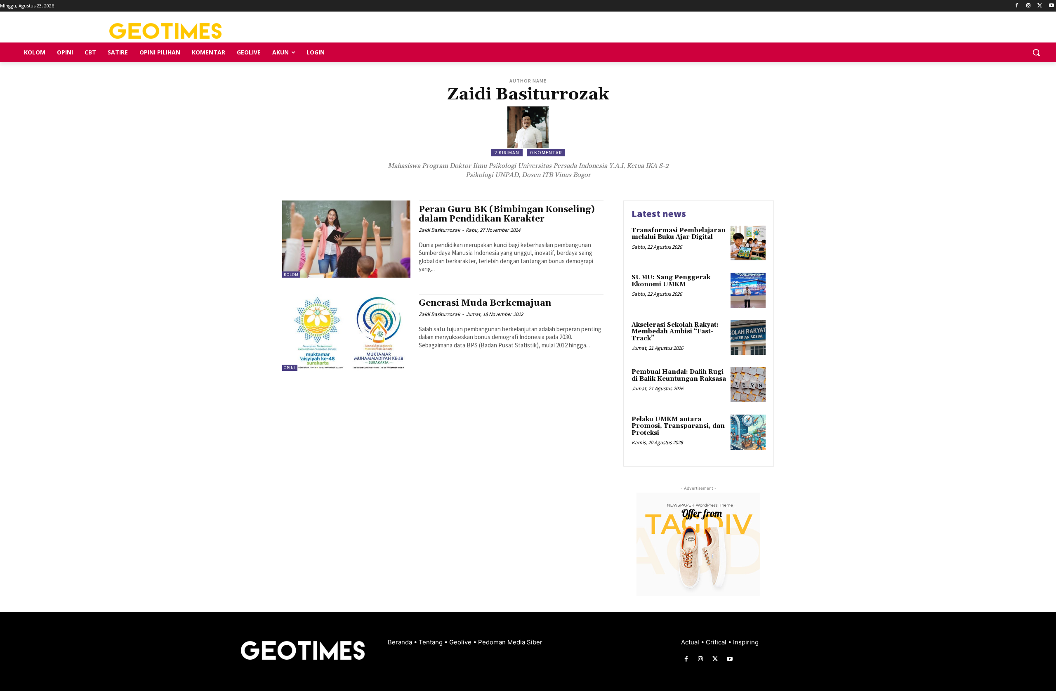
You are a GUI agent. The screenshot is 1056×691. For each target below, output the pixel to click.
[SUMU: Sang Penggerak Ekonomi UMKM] (748, 290)
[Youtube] (1051, 6)
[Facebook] (1017, 6)
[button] (1036, 52)
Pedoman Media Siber (510, 642)
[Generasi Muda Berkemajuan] (346, 332)
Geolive (461, 642)
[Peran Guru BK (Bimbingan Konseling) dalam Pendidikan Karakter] (346, 239)
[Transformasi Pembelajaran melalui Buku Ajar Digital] (748, 243)
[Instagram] (1028, 6)
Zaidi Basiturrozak (439, 229)
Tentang (431, 642)
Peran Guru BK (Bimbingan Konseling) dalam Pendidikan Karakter (507, 214)
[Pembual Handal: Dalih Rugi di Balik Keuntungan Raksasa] (748, 384)
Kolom (291, 274)
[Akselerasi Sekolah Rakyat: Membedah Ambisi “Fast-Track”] (748, 337)
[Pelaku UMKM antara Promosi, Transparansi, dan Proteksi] (748, 432)
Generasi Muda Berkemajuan (485, 303)
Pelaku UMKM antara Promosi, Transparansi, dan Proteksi (678, 426)
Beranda (401, 642)
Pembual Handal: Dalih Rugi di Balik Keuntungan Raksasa (679, 375)
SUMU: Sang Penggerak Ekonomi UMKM (671, 281)
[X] (1039, 6)
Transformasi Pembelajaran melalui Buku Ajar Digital (679, 233)
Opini (290, 367)
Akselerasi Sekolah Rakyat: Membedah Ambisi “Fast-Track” (675, 331)
